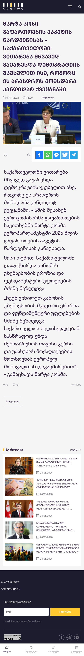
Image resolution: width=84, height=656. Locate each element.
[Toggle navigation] (70, 7)
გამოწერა (65, 611)
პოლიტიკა (48, 97)
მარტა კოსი (12, 401)
